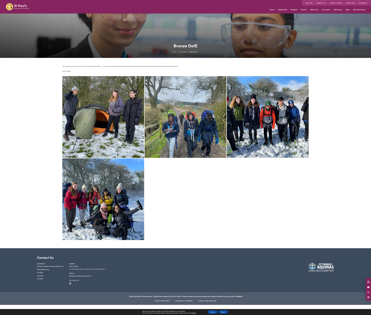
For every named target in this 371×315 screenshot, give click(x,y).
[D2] (185, 117)
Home (272, 9)
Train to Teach (336, 3)
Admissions (338, 9)
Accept (213, 312)
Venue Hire (350, 3)
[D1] (103, 117)
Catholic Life (282, 9)
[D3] (268, 117)
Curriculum (326, 9)
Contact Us (321, 3)
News (348, 9)
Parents (304, 9)
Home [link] (174, 52)
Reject (223, 312)
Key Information (359, 9)
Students (294, 9)
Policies (309, 3)
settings (193, 313)
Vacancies (363, 3)
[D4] (103, 199)
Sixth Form (314, 9)
